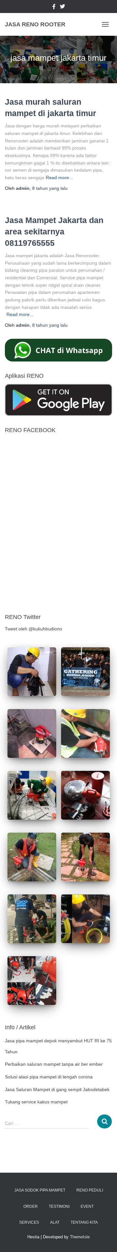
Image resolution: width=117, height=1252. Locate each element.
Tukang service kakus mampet (36, 1101)
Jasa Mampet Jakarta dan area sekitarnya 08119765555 (54, 231)
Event (87, 1206)
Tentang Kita (84, 1222)
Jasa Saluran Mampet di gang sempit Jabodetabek (57, 1089)
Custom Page (54, 7)
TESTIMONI (59, 1206)
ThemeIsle (80, 1236)
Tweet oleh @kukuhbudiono (33, 628)
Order (30, 1206)
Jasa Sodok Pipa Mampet (39, 1190)
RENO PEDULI (89, 1190)
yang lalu (50, 188)
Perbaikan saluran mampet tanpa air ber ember (54, 1064)
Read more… (59, 177)
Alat (54, 1222)
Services (29, 1222)
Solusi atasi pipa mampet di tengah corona (49, 1076)
